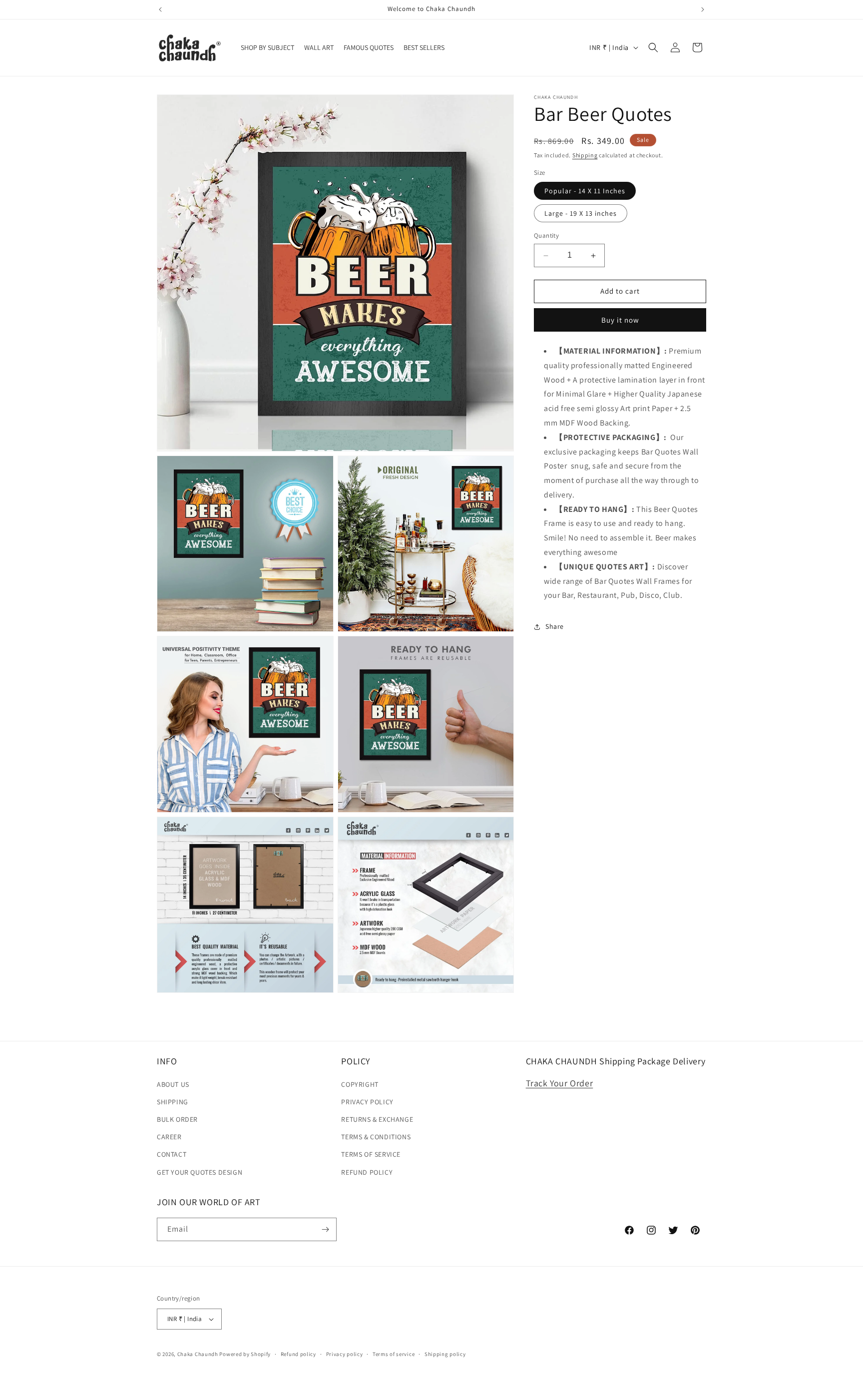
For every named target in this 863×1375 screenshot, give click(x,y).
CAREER (169, 1136)
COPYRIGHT (359, 1084)
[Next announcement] (703, 9)
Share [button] (554, 626)
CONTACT (171, 1154)
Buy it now (620, 320)
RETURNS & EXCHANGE (377, 1119)
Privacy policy (344, 1354)
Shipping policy (445, 1354)
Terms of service (394, 1354)
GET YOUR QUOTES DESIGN (199, 1172)
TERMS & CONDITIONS (376, 1136)
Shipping (585, 155)
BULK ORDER (177, 1119)
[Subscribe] (325, 1229)
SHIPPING (172, 1101)
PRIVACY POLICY (367, 1101)
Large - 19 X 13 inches (580, 213)
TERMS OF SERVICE (371, 1154)
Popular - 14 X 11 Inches (584, 191)
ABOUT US (173, 1084)
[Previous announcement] (160, 9)
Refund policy (298, 1354)
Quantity (546, 236)
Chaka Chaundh (197, 1354)
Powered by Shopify (245, 1354)
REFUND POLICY (367, 1172)
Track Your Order (559, 1083)
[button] (653, 47)
